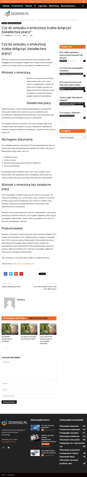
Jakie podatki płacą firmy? (11, 287)
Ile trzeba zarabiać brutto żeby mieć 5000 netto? (45, 288)
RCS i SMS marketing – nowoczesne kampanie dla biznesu (71, 55)
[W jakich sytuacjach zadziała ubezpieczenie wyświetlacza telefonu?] (35, 437)
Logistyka (42, 6)
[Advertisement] (58, 13)
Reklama (32, 1)
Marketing (54, 6)
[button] (82, 6)
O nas (26, 1)
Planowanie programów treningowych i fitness (71, 88)
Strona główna (6, 20)
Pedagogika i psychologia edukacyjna (71, 74)
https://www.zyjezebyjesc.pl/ (23, 264)
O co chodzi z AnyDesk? (70, 113)
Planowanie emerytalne (14, 23)
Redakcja (9, 35)
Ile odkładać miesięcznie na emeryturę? (7, 339)
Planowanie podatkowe (69, 436)
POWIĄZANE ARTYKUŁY (14, 318)
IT (35, 6)
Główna (6, 6)
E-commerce (17, 6)
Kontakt (39, 1)
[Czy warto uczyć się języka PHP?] (35, 428)
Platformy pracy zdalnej (67, 116)
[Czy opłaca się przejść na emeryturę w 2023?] (29, 329)
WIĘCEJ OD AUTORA (38, 318)
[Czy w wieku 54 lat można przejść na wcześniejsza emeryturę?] (48, 329)
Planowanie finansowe (69, 426)
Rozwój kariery (68, 6)
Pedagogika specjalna (69, 433)
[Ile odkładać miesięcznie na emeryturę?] (10, 329)
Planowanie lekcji (67, 457)
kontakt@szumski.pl (9, 442)
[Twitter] (83, 1)
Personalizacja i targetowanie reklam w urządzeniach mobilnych (71, 103)
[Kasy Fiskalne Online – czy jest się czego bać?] (35, 453)
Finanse (28, 6)
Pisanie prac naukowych (70, 429)
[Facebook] (80, 1)
